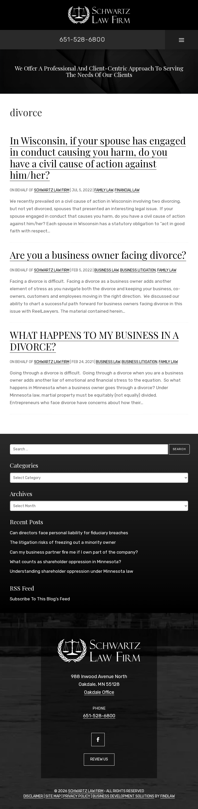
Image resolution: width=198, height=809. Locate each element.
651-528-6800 (82, 39)
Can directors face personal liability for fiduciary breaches (69, 532)
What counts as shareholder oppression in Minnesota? (65, 561)
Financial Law (127, 190)
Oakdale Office (99, 692)
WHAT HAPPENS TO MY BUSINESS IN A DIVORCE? (94, 340)
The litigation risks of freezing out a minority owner (63, 542)
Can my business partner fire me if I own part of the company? (74, 552)
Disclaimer (33, 796)
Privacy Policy (76, 796)
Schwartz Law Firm (51, 190)
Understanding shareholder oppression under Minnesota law (71, 571)
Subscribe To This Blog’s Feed (40, 598)
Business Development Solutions (123, 796)
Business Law (106, 270)
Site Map (53, 796)
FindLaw (167, 796)
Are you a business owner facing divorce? (98, 254)
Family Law (103, 190)
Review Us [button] (99, 759)
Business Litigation (138, 270)
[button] (181, 40)
